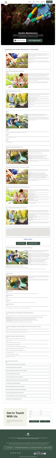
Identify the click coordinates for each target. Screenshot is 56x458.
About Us (37, 1)
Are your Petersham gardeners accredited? (13, 373)
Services (29, 1)
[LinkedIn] (17, 453)
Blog (34, 1)
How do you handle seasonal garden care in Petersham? (15, 392)
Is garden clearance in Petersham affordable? (13, 383)
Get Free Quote (21, 243)
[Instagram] (15, 453)
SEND (45, 421)
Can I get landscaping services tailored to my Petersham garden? (16, 395)
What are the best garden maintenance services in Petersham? (16, 364)
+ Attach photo (34, 421)
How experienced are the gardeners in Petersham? (14, 367)
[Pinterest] (20, 453)
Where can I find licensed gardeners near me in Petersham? (15, 386)
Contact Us (43, 1)
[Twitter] (13, 453)
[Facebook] (11, 453)
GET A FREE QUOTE (34, 40)
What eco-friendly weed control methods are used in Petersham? (16, 389)
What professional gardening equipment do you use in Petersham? (16, 370)
